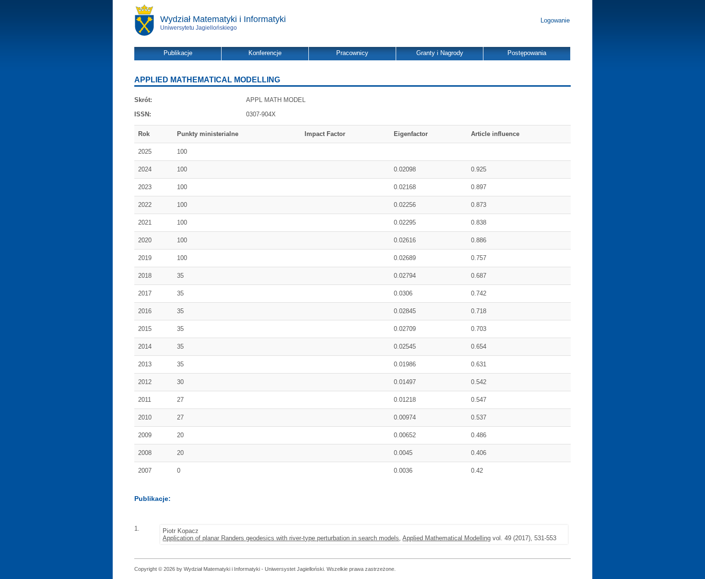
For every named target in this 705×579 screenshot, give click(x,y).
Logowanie (555, 20)
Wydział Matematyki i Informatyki (223, 19)
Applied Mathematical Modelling (446, 538)
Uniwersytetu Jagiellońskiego (198, 27)
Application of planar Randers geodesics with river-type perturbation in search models (281, 538)
